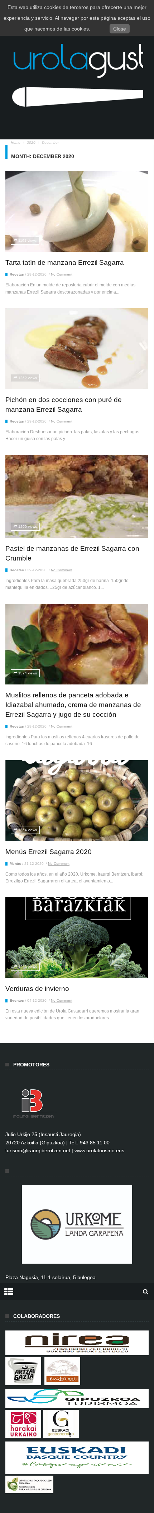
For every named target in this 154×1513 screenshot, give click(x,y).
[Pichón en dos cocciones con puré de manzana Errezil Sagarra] (76, 348)
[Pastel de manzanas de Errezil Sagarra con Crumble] (76, 496)
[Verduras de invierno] (76, 937)
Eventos (17, 1000)
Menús (15, 864)
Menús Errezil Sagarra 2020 (48, 851)
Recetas (17, 274)
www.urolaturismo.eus (99, 1150)
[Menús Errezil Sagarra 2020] (76, 800)
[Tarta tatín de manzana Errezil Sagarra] (76, 211)
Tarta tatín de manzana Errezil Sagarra (64, 262)
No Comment (61, 274)
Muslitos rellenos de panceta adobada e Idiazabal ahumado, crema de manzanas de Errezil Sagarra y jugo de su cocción (73, 704)
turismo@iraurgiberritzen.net (37, 1150)
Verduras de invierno (37, 988)
